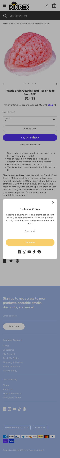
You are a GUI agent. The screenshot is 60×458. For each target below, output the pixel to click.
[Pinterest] (39, 251)
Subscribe (30, 242)
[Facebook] (19, 251)
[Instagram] (24, 251)
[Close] (53, 202)
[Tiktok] (34, 251)
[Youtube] (29, 251)
